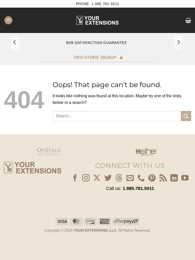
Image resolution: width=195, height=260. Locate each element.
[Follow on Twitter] (108, 178)
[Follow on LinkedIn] (174, 178)
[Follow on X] (97, 178)
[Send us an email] (130, 178)
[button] (8, 20)
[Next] (178, 42)
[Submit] (186, 116)
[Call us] (141, 178)
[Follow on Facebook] (75, 178)
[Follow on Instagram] (86, 178)
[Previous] (15, 42)
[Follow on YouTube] (185, 178)
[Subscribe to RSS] (163, 178)
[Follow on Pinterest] (152, 178)
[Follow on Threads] (119, 178)
